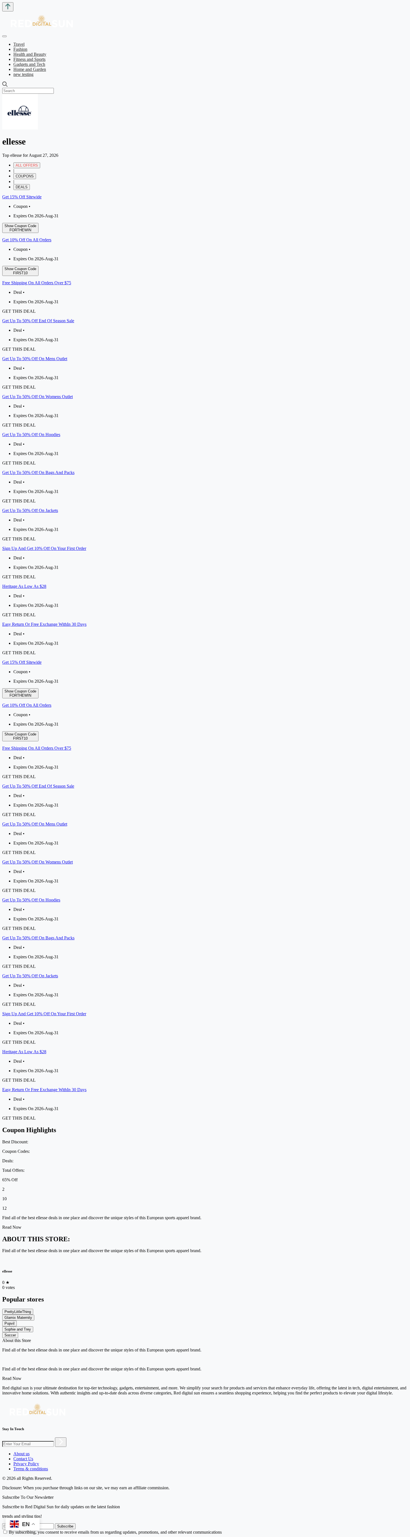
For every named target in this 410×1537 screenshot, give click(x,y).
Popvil (9, 1323)
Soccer (10, 1335)
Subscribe (65, 1526)
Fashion (20, 49)
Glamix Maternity (18, 1317)
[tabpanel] (205, 424)
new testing (23, 74)
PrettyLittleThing (17, 1312)
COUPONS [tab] (25, 176)
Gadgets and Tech (29, 64)
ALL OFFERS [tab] (27, 165)
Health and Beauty (29, 54)
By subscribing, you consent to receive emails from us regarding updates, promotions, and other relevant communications (115, 1532)
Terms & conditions (30, 1468)
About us (21, 1453)
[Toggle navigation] (4, 36)
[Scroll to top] (7, 6)
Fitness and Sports (29, 59)
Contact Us (23, 1458)
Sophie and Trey (17, 1329)
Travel (19, 44)
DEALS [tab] (22, 187)
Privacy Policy (26, 1463)
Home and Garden (29, 69)
